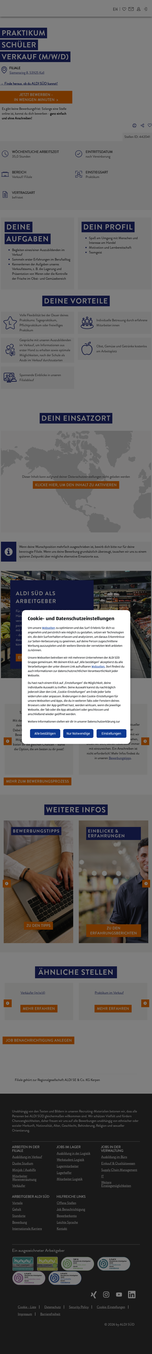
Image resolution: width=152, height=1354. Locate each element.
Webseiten (48, 628)
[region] (76, 677)
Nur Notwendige (78, 733)
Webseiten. (98, 666)
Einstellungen (111, 733)
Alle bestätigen (45, 733)
